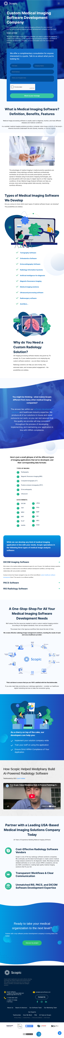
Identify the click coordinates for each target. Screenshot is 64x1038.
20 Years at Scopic (45, 1015)
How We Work (27, 1015)
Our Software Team (35, 1007)
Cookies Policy (26, 1017)
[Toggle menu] (59, 3)
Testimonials (17, 1015)
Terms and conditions (37, 1017)
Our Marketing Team (50, 1007)
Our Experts (32, 1012)
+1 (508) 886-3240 (12, 997)
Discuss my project (32, 943)
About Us (10, 1007)
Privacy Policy (17, 1017)
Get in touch (47, 1017)
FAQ (35, 1015)
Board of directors (21, 1007)
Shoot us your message (32, 96)
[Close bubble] (51, 1028)
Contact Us (41, 997)
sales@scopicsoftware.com (43, 992)
